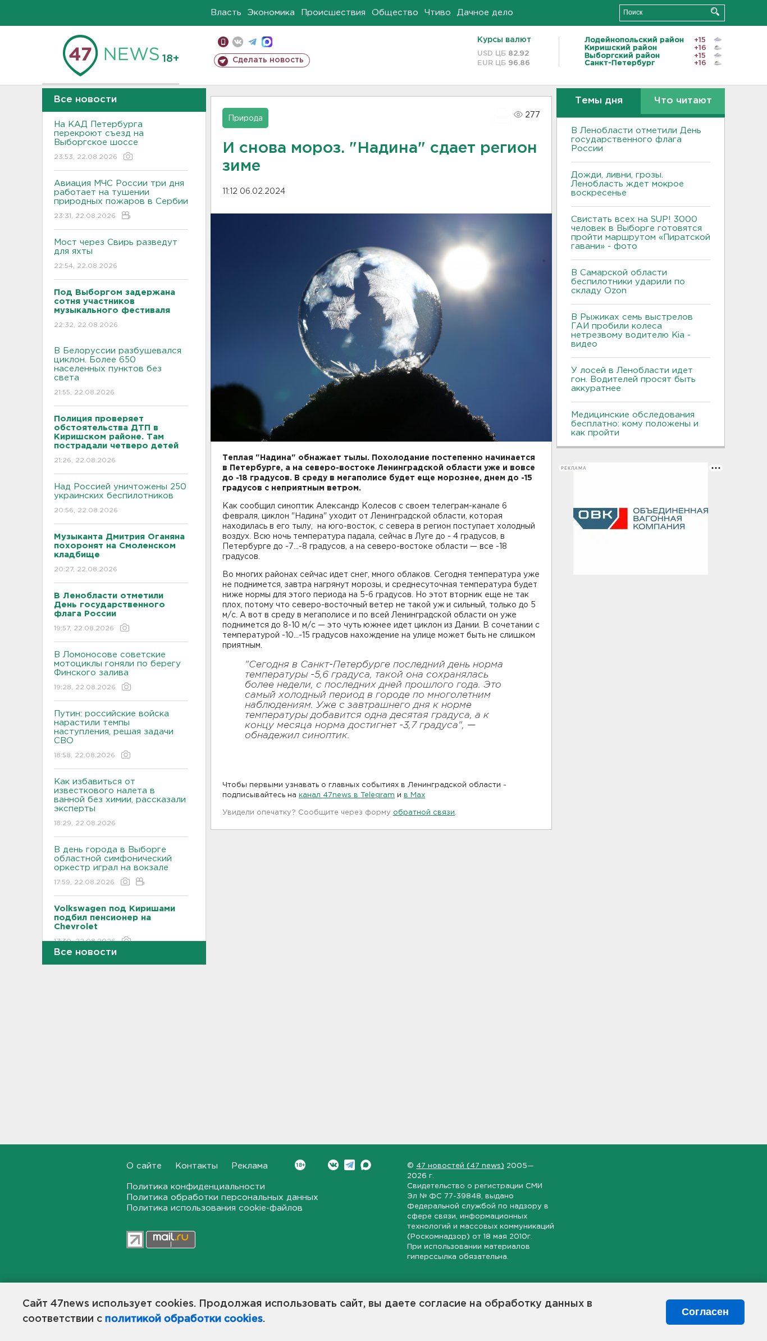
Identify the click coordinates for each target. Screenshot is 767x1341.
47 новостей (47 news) (460, 1166)
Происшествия (333, 12)
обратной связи (424, 813)
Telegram (349, 1165)
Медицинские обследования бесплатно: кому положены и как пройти (634, 424)
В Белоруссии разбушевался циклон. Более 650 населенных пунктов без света (117, 371)
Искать (715, 11)
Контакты (196, 1166)
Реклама (249, 1166)
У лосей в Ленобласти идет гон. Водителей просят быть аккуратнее (633, 379)
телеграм (252, 42)
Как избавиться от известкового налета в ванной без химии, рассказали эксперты (120, 802)
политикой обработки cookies (184, 1319)
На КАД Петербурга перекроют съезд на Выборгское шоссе (99, 140)
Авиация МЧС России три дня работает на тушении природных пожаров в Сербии (121, 199)
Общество (395, 12)
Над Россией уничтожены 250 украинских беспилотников (120, 498)
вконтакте (237, 42)
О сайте (144, 1166)
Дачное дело (485, 12)
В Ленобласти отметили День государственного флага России (636, 139)
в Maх (414, 795)
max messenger (267, 42)
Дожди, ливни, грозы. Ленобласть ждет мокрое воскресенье (627, 184)
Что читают (683, 101)
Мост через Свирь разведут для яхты (115, 254)
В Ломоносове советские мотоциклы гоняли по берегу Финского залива (117, 670)
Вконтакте (333, 1165)
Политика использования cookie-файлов (214, 1208)
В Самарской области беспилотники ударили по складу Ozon (628, 281)
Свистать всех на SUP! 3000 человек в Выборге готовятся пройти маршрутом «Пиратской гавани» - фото (640, 233)
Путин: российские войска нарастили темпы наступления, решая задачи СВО (114, 734)
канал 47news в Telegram (347, 795)
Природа (245, 118)
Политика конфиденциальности (195, 1186)
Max (365, 1165)
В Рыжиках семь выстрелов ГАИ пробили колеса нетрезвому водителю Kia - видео (632, 330)
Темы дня (599, 101)
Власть (226, 12)
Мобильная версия (223, 42)
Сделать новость (268, 60)
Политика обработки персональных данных (222, 1197)
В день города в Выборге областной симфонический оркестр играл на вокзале (113, 865)
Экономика (271, 12)
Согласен (705, 1311)
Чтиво (437, 12)
